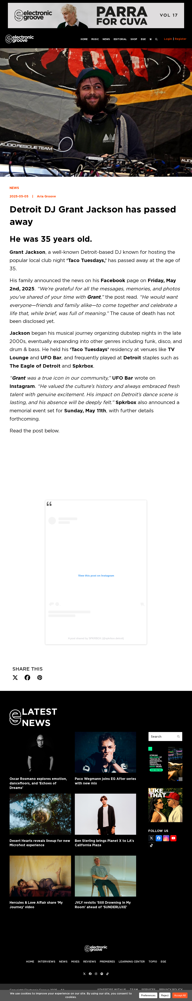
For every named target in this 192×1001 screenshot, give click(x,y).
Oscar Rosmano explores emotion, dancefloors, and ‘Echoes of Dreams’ (38, 783)
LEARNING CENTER (132, 961)
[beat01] (165, 780)
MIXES (75, 961)
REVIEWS (89, 961)
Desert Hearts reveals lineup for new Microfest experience (40, 843)
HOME (30, 961)
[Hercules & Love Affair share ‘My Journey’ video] (40, 876)
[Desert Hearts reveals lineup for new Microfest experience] (40, 814)
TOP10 (152, 961)
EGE (163, 961)
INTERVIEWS (46, 961)
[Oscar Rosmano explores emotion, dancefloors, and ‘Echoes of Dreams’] (40, 752)
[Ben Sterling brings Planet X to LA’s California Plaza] (105, 814)
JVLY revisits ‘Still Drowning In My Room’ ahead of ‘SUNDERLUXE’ (103, 904)
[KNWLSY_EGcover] (165, 821)
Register (180, 39)
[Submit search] (178, 736)
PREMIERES (107, 961)
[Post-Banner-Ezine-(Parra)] (96, 27)
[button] (156, 39)
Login (168, 39)
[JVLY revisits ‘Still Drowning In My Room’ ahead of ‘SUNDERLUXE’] (105, 876)
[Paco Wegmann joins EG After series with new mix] (105, 752)
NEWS (14, 188)
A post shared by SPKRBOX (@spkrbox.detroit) (96, 638)
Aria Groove (46, 196)
